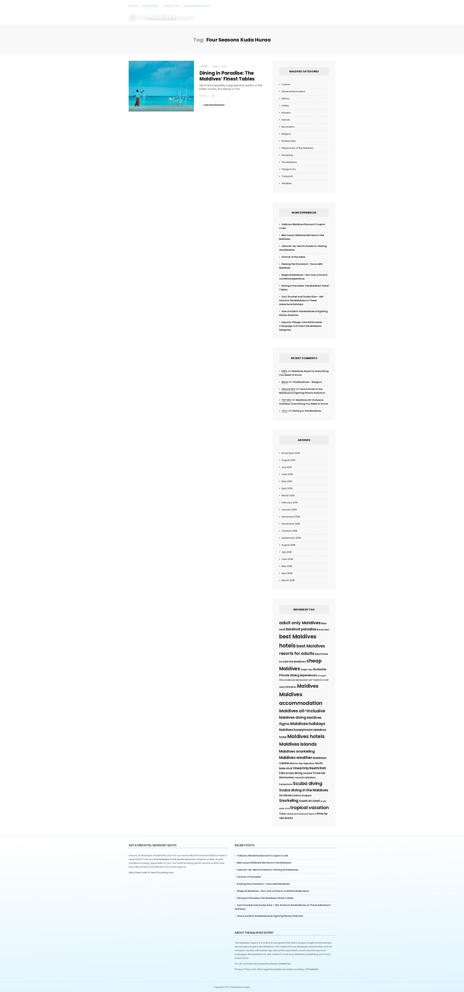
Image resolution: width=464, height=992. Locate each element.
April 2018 (286, 573)
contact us (284, 963)
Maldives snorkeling (297, 751)
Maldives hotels (306, 736)
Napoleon (308, 763)
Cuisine (203, 66)
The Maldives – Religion (307, 382)
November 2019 (290, 453)
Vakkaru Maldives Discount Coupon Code (262, 855)
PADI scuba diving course (295, 773)
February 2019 (289, 502)
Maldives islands (298, 744)
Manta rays (296, 763)
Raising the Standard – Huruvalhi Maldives (263, 884)
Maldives (308, 686)
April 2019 (286, 488)
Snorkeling (288, 800)
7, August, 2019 (218, 66)
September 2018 (291, 538)
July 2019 (286, 467)
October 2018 (289, 531)
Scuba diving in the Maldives (303, 790)
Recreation (288, 127)
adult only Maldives (299, 623)
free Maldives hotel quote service (173, 859)
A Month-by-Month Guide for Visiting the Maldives (267, 869)
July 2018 (286, 552)
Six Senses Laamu (290, 795)
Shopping (287, 155)
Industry (286, 112)
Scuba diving (307, 783)
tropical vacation (309, 807)
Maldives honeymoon (296, 730)
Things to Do (171, 5)
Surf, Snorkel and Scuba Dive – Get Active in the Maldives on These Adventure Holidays (301, 300)
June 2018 (287, 559)
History (285, 98)
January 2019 (289, 509)
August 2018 (288, 545)
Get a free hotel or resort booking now (151, 872)
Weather (286, 183)
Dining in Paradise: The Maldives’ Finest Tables (227, 76)
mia (204, 95)
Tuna (282, 813)
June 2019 (287, 474)
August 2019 (288, 460)
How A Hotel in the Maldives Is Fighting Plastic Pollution (270, 916)
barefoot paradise (301, 629)
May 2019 (286, 481)
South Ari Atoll (309, 801)
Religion (286, 134)
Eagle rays (307, 669)
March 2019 (288, 495)
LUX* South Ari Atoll (318, 680)
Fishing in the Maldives (306, 411)
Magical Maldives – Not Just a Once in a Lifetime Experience (273, 891)
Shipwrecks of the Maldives (297, 148)
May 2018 (286, 566)
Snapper (307, 795)
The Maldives (289, 162)
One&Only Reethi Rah (309, 768)
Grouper (322, 675)
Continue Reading (214, 104)
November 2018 (290, 523)
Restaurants (150, 5)
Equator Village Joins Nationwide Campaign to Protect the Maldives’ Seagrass (300, 326)
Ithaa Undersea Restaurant (293, 680)
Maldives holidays (307, 723)
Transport (287, 176)
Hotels (133, 5)
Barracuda (323, 629)
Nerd (284, 382)
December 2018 (290, 516)
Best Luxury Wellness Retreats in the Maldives (264, 862)
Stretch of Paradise (293, 257)
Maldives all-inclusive (302, 711)
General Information (293, 91)
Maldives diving (292, 717)
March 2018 (288, 580)
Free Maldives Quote (196, 5)
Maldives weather (295, 757)
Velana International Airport (301, 814)
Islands (285, 119)
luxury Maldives (287, 686)
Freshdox (313, 969)
